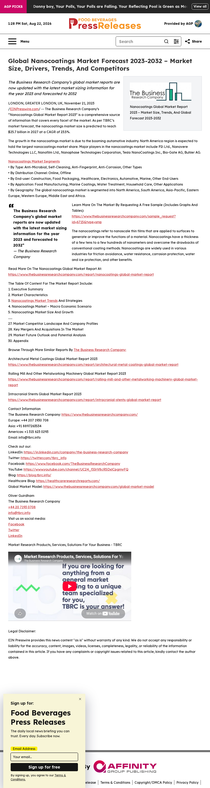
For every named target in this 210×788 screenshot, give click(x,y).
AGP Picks (13, 7)
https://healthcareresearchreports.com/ (68, 481)
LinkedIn (15, 536)
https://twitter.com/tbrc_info (43, 458)
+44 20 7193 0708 (22, 507)
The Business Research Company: (100, 350)
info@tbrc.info (19, 513)
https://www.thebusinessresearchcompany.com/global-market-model (98, 487)
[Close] (80, 699)
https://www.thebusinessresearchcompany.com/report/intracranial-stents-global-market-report (84, 400)
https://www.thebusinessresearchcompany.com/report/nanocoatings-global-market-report (81, 274)
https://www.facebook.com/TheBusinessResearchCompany (73, 464)
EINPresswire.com (24, 109)
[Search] (166, 41)
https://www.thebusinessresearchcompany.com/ (100, 414)
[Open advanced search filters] (176, 41)
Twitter (13, 530)
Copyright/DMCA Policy (153, 782)
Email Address (24, 749)
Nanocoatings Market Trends (34, 301)
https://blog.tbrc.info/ (34, 475)
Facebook (16, 524)
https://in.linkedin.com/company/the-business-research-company (76, 452)
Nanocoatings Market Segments (34, 161)
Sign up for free (44, 767)
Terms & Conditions (115, 782)
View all (200, 6)
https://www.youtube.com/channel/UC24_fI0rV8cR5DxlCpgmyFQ (76, 469)
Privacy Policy (187, 782)
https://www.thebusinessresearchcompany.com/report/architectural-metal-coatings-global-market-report (93, 364)
